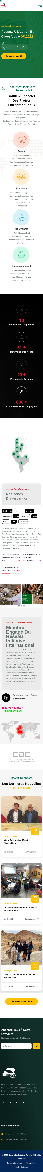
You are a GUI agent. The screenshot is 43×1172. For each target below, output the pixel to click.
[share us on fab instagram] (17, 1102)
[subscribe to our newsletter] (36, 1046)
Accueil (21, 151)
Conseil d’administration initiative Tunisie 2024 (20, 976)
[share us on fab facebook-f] (3, 1102)
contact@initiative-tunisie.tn (16, 1139)
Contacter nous (12, 56)
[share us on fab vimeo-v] (23, 1102)
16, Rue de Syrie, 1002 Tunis (15, 1134)
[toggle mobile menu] (40, 5)
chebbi (10, 852)
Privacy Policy (30, 1163)
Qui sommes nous (13, 47)
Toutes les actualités (20, 1001)
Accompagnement (21, 266)
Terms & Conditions (14, 1163)
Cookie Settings (21, 1167)
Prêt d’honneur (21, 229)
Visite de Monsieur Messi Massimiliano (16, 841)
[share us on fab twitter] (10, 1102)
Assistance (21, 188)
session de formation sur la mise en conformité (20, 908)
